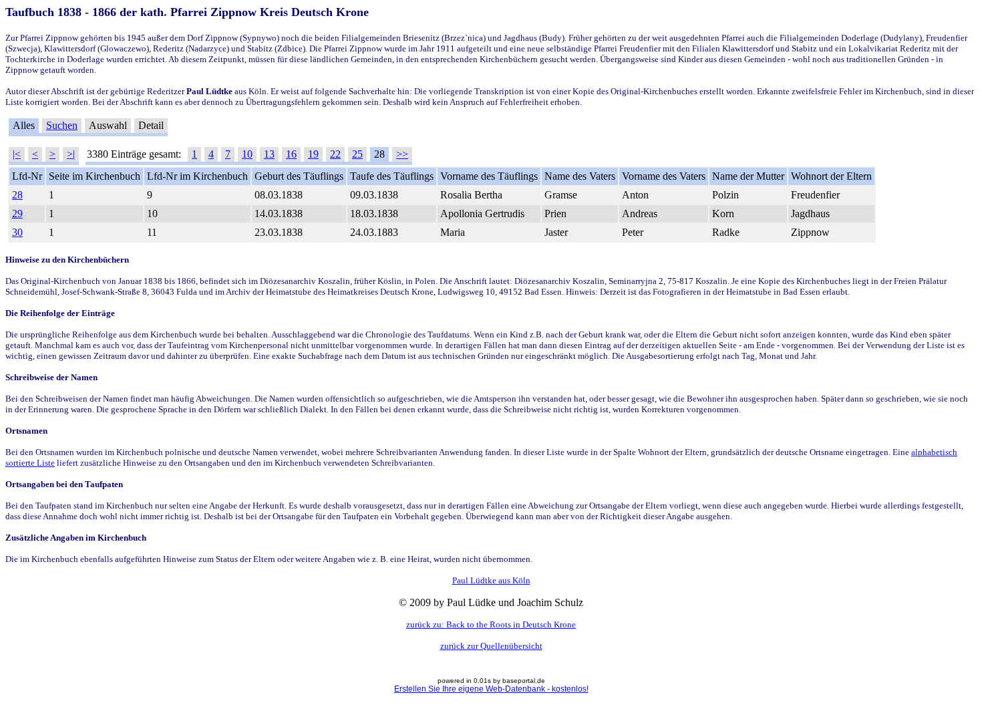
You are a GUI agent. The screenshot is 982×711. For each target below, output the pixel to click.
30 (17, 232)
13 (269, 154)
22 (335, 154)
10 (247, 154)
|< (17, 154)
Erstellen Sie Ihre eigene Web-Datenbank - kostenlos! (491, 689)
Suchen (61, 125)
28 (17, 194)
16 (291, 154)
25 (357, 154)
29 (17, 213)
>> (402, 154)
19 (313, 154)
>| (71, 154)
